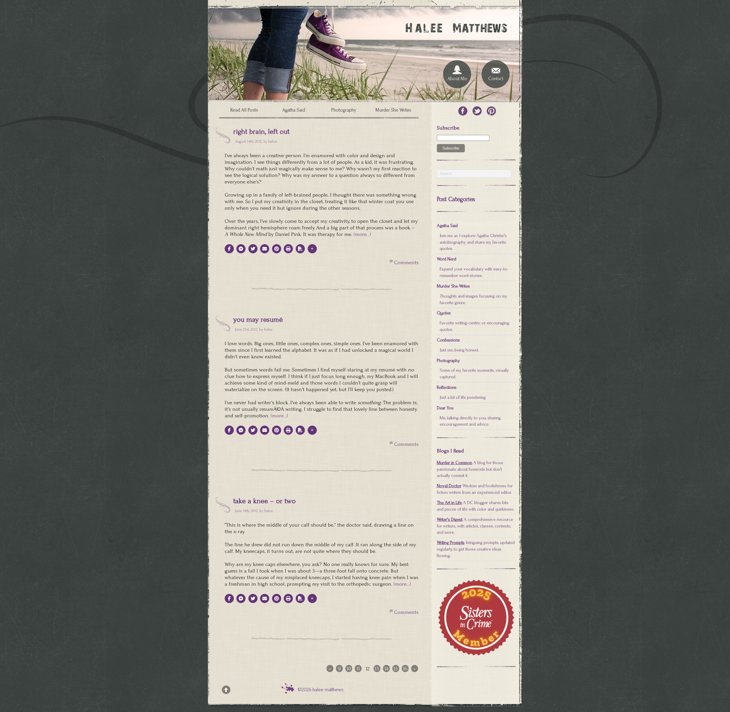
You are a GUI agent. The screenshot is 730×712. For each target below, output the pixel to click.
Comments (406, 263)
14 (386, 669)
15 (396, 669)
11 (358, 669)
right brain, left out (261, 131)
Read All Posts (244, 110)
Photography (343, 110)
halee (272, 141)
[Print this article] (288, 248)
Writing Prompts (451, 542)
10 (348, 669)
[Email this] (264, 248)
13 (377, 669)
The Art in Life (449, 502)
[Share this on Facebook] (229, 248)
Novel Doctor (449, 485)
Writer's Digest (450, 519)
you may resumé (258, 319)
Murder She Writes (393, 110)
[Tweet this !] (252, 248)
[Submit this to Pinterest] (276, 248)
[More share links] (312, 248)
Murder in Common (454, 462)
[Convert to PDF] (300, 248)
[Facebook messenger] (241, 248)
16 (405, 669)
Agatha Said (293, 110)
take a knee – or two (264, 501)
